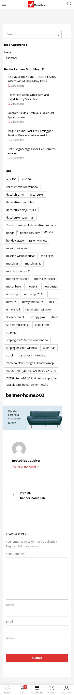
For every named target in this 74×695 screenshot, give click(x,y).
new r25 (11, 302)
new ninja (12, 294)
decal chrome (15, 194)
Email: (9, 621)
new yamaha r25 (33, 302)
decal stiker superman (20, 217)
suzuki (10, 355)
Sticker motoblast (17, 325)
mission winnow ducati (20, 256)
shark (54, 317)
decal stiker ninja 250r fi (21, 210)
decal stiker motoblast (20, 202)
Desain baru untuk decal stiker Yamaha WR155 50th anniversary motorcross (31, 225)
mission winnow (16, 248)
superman (49, 348)
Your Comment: (16, 554)
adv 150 (11, 179)
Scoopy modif (15, 317)
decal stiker (36, 194)
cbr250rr (27, 179)
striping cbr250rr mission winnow (27, 340)
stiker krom (42, 325)
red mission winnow (38, 309)
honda (10, 233)
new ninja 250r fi (34, 294)
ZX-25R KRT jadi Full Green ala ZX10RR (31, 371)
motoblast (13, 263)
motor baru (13, 286)
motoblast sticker (17, 279)
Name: (10, 605)
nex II (52, 302)
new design (51, 286)
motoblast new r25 (18, 271)
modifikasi (47, 256)
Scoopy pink (37, 317)
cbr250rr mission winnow (22, 187)
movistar (32, 286)
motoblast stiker (44, 279)
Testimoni (10, 58)
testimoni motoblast (33, 355)
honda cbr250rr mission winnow (26, 240)
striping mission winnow (21, 348)
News (7, 52)
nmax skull (13, 309)
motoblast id (33, 263)
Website (11, 638)
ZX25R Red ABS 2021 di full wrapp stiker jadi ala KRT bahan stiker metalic (31, 378)
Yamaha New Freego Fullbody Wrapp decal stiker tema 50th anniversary (30, 363)
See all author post (24, 467)
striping (11, 332)
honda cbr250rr (30, 233)
